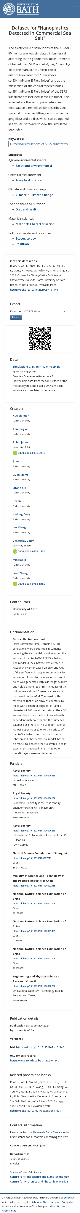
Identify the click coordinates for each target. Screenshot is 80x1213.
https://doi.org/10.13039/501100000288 (34, 775)
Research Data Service (47, 1132)
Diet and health (27, 209)
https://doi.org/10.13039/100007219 (32, 858)
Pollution (22, 244)
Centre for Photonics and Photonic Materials (39, 1181)
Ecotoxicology (26, 239)
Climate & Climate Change (34, 195)
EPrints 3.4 (70, 1197)
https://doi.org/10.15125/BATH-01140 (34, 289)
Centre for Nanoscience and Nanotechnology (39, 1176)
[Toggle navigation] (74, 9)
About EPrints (57, 1206)
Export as (15, 311)
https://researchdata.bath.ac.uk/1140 (34, 1060)
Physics (14, 1163)
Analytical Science (29, 180)
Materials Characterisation (35, 224)
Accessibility (9, 1210)
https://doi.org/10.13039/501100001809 (34, 903)
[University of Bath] (21, 9)
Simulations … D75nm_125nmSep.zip (36, 366)
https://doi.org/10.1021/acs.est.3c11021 (35, 1110)
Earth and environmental (34, 166)
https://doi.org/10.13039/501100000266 (34, 986)
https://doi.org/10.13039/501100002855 (34, 885)
